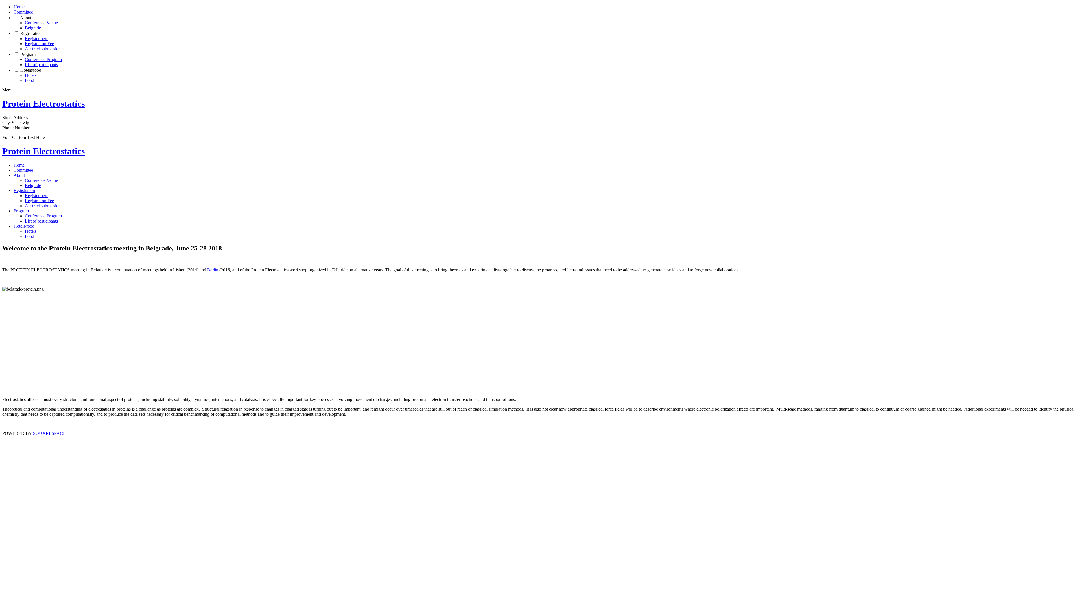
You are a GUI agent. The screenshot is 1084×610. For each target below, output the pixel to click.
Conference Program (43, 59)
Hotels (30, 75)
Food (29, 80)
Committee (23, 12)
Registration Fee (39, 43)
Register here (36, 38)
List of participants (41, 64)
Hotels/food (30, 70)
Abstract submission (43, 48)
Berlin (212, 269)
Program (28, 54)
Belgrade (33, 27)
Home (19, 7)
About (25, 17)
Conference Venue (41, 22)
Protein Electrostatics (43, 104)
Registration (31, 33)
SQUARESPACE (49, 433)
